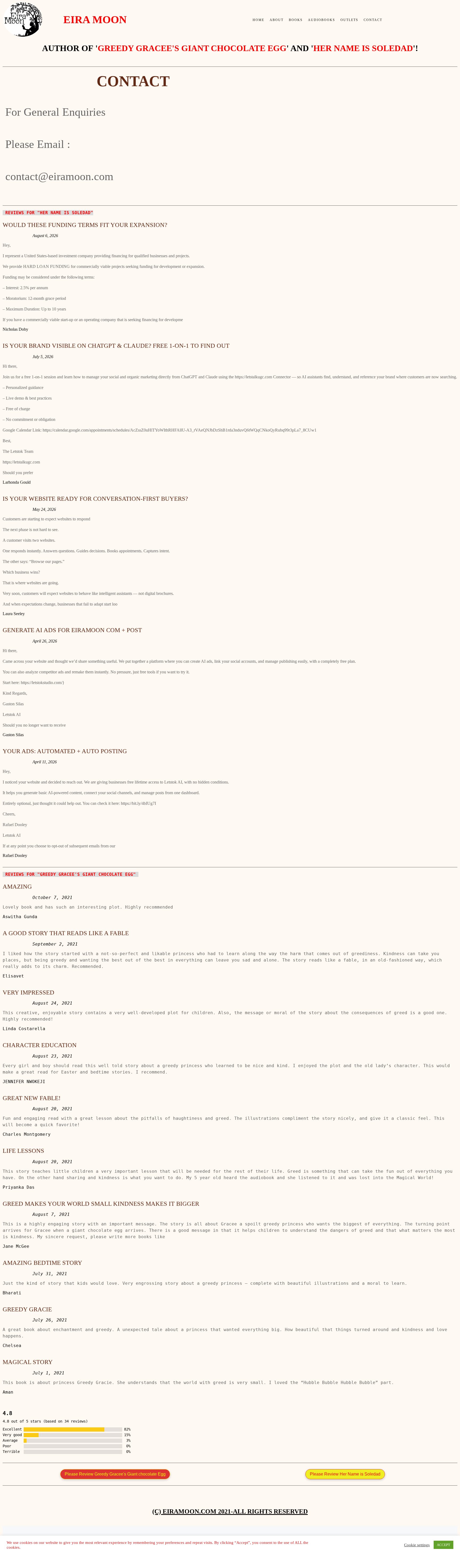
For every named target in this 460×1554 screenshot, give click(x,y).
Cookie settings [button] (417, 1545)
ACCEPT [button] (443, 1545)
